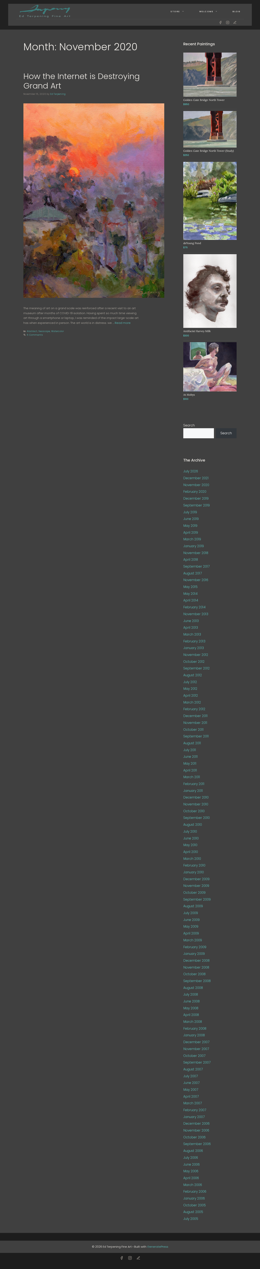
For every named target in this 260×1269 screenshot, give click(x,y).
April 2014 (190, 600)
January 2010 (193, 872)
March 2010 (192, 858)
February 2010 (194, 865)
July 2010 (190, 831)
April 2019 (190, 532)
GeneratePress (157, 1247)
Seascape (44, 331)
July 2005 (190, 1218)
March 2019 (192, 539)
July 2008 (190, 994)
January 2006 (194, 1198)
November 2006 (196, 1130)
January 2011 (193, 790)
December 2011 (195, 716)
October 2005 (194, 1205)
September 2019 (196, 505)
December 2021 (196, 478)
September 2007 (197, 1062)
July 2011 (189, 750)
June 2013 (191, 621)
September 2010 (196, 817)
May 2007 (190, 1089)
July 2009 (190, 913)
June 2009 (191, 920)
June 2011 (190, 756)
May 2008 (190, 1008)
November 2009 (196, 885)
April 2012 (190, 695)
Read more (123, 323)
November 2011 (195, 722)
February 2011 (193, 784)
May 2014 (190, 593)
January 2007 (194, 1117)
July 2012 (190, 682)
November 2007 (196, 1049)
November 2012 (195, 654)
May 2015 (190, 587)
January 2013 (193, 648)
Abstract (32, 331)
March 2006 (192, 1185)
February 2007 (194, 1110)
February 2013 (194, 641)
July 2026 (190, 471)
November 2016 (195, 580)
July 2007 (190, 1076)
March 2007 (192, 1103)
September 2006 (197, 1144)
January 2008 (194, 1035)
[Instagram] (227, 22)
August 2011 (192, 743)
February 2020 (194, 491)
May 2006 (190, 1171)
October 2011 (193, 729)
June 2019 (191, 519)
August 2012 (192, 675)
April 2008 (191, 1015)
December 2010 (196, 797)
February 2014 (194, 607)
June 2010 (191, 838)
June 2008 (191, 1001)
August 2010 (192, 824)
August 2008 (193, 987)
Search (189, 425)
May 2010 (190, 845)
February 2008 (194, 1028)
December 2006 (196, 1123)
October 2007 (194, 1055)
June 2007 (191, 1083)
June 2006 (191, 1164)
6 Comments (35, 334)
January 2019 (193, 546)
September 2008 (197, 981)
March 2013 (192, 634)
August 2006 (193, 1150)
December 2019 (196, 498)
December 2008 (196, 960)
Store (175, 11)
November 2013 (195, 614)
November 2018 (195, 553)
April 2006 (191, 1178)
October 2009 (194, 892)
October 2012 (194, 661)
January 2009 (194, 953)
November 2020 (196, 485)
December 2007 (196, 1042)
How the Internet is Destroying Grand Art (81, 81)
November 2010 (195, 804)
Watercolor (57, 331)
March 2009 (192, 940)
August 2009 (193, 906)
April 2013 (190, 627)
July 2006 (190, 1157)
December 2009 (196, 879)
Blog (236, 11)
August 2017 (192, 573)
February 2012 (194, 709)
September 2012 (196, 668)
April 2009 (191, 933)
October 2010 (194, 811)
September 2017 (196, 566)
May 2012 (190, 688)
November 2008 (196, 967)
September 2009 (197, 899)
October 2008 (194, 974)
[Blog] (235, 22)
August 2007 (193, 1069)
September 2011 (196, 736)
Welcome (206, 11)
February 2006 (194, 1191)
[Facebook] (220, 22)
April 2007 (191, 1096)
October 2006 (194, 1137)
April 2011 (190, 770)
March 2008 (192, 1021)
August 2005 (193, 1212)
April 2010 (190, 852)
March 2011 (191, 777)
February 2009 (194, 947)
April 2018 (190, 559)
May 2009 (190, 926)
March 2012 (192, 702)
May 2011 (189, 763)
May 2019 (190, 525)
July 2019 (190, 512)
